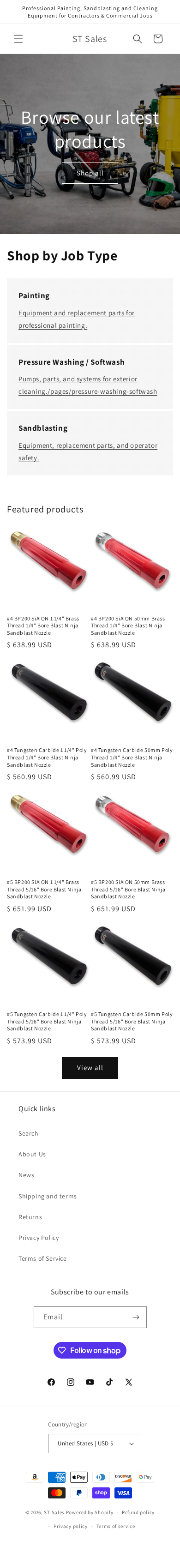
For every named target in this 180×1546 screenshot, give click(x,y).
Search (28, 1133)
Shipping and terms (47, 1196)
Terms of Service (42, 1258)
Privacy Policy (38, 1237)
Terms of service (115, 1526)
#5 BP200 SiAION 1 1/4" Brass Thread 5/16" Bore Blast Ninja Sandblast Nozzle (44, 889)
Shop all (90, 172)
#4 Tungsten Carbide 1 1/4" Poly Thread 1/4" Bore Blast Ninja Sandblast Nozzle (47, 757)
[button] (18, 39)
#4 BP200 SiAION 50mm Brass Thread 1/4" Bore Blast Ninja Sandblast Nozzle (128, 625)
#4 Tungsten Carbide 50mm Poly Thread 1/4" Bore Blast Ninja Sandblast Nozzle (132, 757)
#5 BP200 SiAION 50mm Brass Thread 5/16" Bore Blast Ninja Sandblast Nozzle (128, 889)
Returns (30, 1217)
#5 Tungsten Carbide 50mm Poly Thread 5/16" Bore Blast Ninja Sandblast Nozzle (132, 1021)
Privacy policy (71, 1526)
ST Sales (54, 1512)
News (26, 1175)
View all (90, 1067)
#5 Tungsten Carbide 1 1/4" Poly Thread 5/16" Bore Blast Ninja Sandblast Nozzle (47, 1021)
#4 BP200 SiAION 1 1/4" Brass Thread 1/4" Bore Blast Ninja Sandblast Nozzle (43, 625)
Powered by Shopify (90, 1512)
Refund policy (138, 1512)
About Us (32, 1154)
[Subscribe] (136, 1317)
